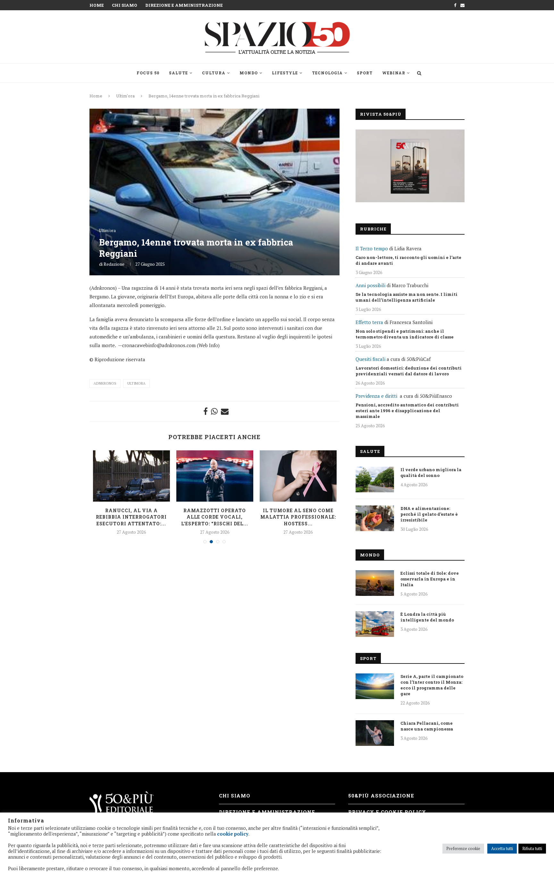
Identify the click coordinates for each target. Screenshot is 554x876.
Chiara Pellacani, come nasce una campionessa (426, 726)
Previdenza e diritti (376, 396)
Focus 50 (148, 72)
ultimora (136, 383)
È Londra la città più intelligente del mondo (427, 617)
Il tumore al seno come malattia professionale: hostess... (298, 517)
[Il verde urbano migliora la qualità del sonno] (375, 479)
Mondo (248, 72)
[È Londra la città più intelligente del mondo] (375, 624)
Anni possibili (370, 285)
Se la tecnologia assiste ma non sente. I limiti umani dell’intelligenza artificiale (406, 297)
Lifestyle (285, 72)
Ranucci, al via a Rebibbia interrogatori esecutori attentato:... (131, 517)
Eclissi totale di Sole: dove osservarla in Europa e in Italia (429, 579)
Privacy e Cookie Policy (387, 812)
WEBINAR (393, 72)
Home (96, 5)
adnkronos (105, 383)
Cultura (213, 72)
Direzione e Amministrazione (184, 5)
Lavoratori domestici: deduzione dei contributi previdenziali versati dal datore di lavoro (409, 371)
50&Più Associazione (381, 795)
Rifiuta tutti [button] (532, 848)
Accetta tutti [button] (502, 848)
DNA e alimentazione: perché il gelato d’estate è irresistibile (429, 514)
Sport (365, 72)
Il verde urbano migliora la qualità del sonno (430, 472)
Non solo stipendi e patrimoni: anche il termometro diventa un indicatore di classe (405, 334)
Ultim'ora (125, 96)
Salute (178, 72)
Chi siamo (124, 5)
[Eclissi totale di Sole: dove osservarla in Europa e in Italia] (375, 583)
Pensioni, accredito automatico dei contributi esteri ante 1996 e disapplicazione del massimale (407, 410)
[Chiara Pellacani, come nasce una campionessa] (375, 733)
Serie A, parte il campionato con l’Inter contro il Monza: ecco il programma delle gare (431, 685)
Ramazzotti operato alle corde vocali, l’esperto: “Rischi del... (214, 517)
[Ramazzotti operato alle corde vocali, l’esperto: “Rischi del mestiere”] (214, 476)
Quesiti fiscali (370, 359)
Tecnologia (327, 72)
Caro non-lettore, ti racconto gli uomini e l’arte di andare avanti (408, 260)
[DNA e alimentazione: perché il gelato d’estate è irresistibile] (375, 518)
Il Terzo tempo (372, 248)
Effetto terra (369, 322)
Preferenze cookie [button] (463, 848)
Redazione (114, 264)
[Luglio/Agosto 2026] (410, 165)
